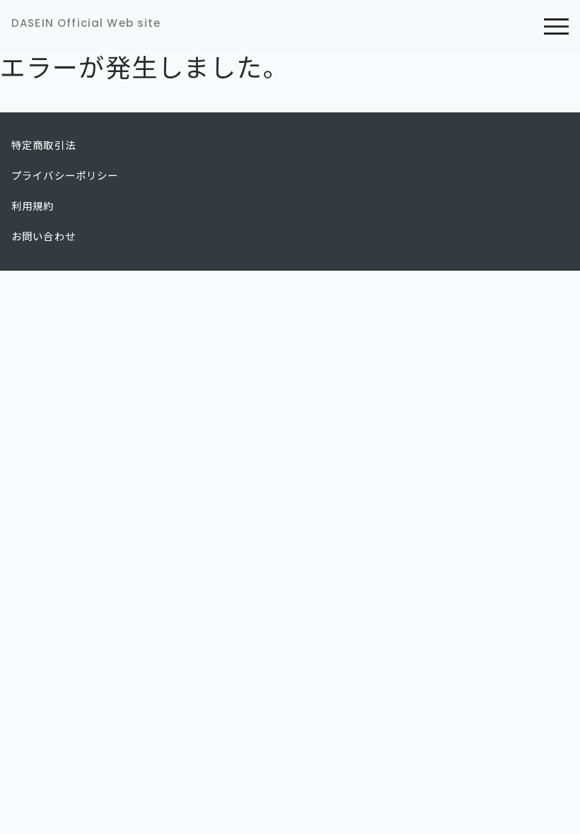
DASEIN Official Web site (86, 23)
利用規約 (32, 206)
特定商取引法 (43, 146)
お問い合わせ (43, 237)
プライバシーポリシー (65, 176)
